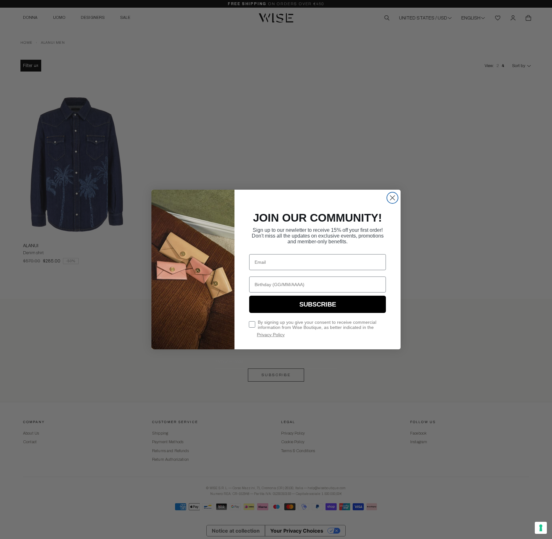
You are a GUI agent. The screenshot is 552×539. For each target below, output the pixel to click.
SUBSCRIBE (317, 304)
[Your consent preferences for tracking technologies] (541, 528)
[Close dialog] (392, 197)
